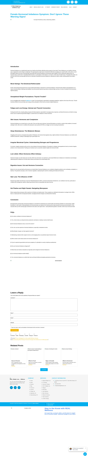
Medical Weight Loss (38, 7)
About (31, 7)
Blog (70, 7)
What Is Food (32, 360)
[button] (39, 7)
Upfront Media (36, 403)
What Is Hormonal (67, 360)
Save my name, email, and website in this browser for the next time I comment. (27, 327)
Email (12, 317)
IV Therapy (47, 7)
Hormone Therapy (55, 7)
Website (12, 322)
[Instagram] (76, 2)
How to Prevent (15, 360)
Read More (13, 366)
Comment (12, 297)
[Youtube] (72, 2)
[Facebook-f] (68, 2)
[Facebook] (11, 387)
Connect (75, 7)
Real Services (64, 7)
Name (12, 313)
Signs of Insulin (50, 360)
